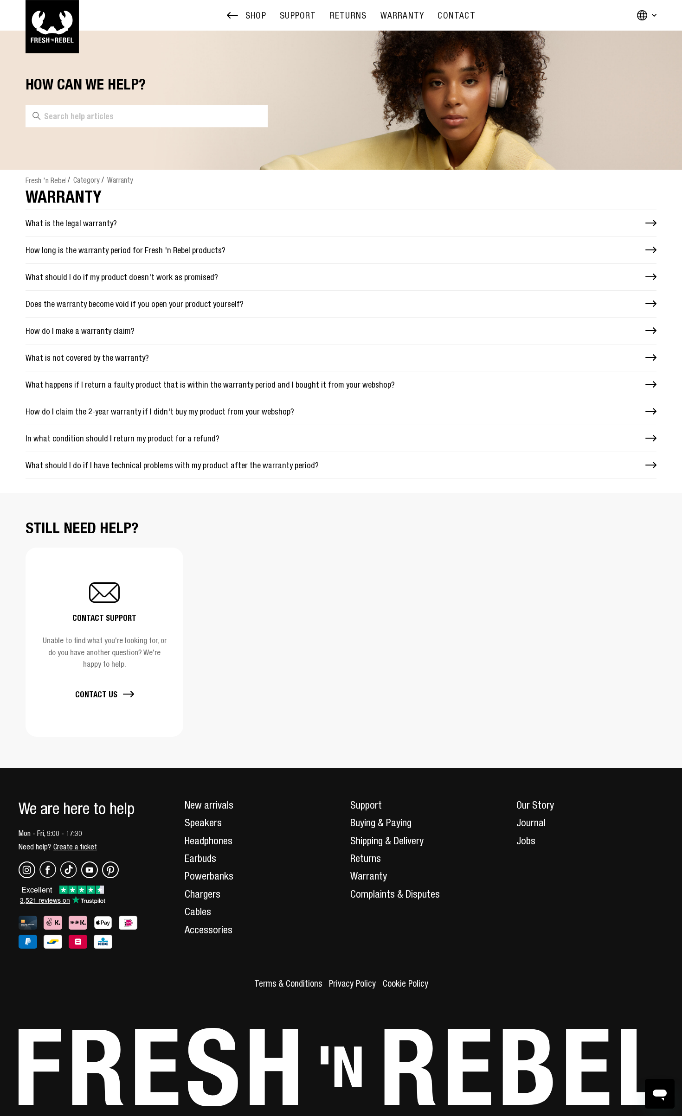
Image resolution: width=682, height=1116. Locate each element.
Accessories (208, 930)
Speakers (203, 822)
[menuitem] (298, 15)
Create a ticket (75, 846)
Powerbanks (209, 876)
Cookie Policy (405, 983)
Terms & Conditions (288, 983)
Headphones (208, 841)
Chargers (202, 894)
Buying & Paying (381, 822)
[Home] (52, 15)
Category (86, 180)
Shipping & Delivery (387, 841)
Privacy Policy (352, 983)
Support (366, 805)
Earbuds (200, 858)
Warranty (120, 180)
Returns (365, 858)
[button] (104, 642)
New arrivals (209, 805)
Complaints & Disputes (395, 894)
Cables (198, 912)
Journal (531, 822)
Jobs (525, 841)
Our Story (535, 805)
